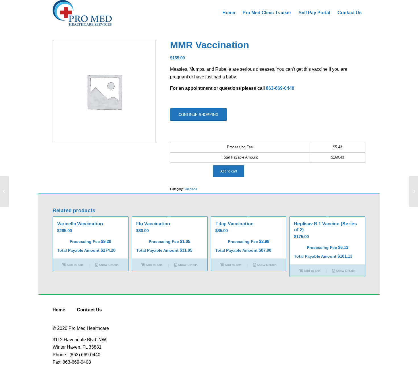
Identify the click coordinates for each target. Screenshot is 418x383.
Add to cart (228, 171)
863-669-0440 (280, 88)
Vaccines (191, 189)
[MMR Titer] (4, 191)
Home (59, 309)
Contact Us (89, 309)
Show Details (108, 265)
